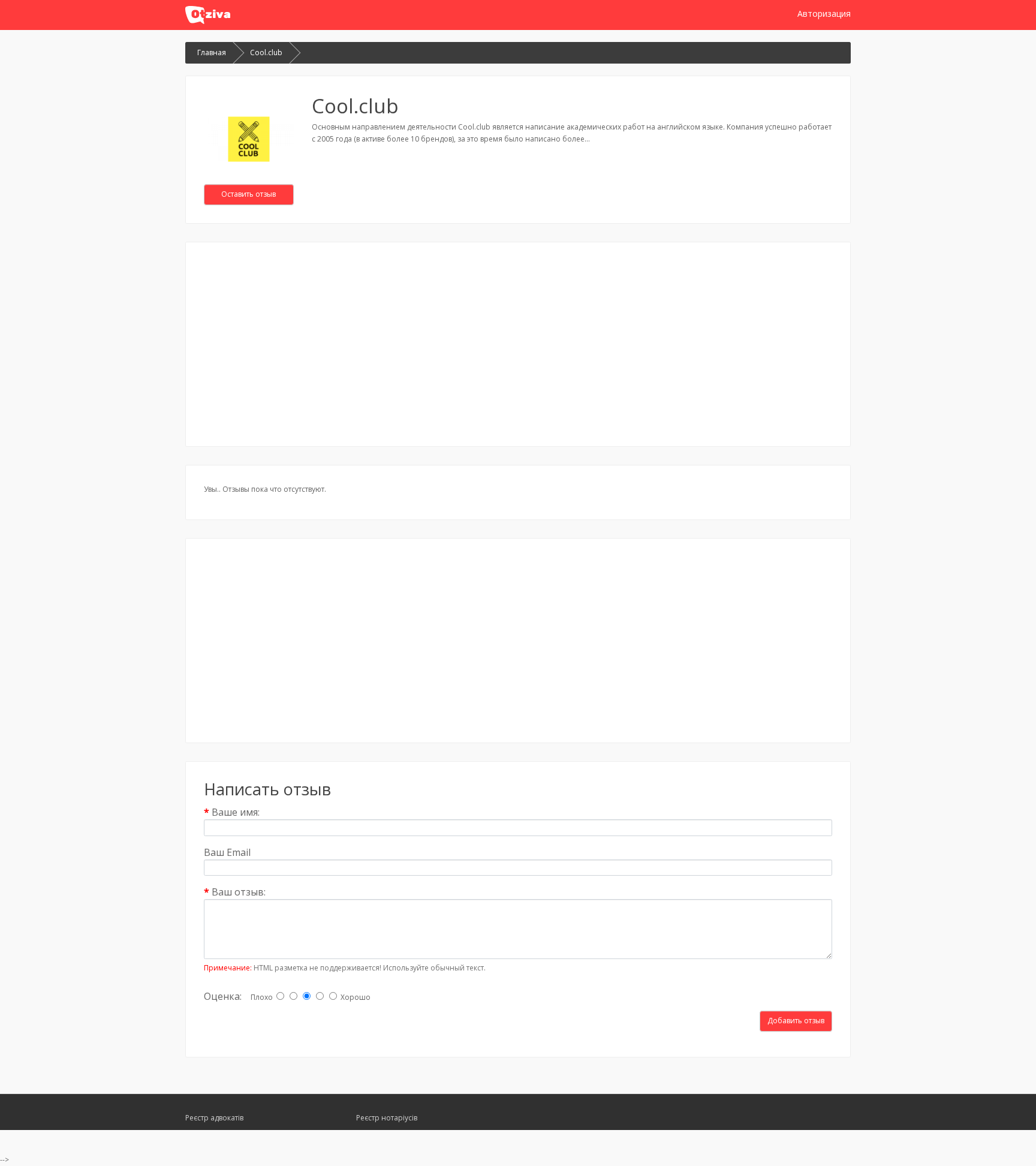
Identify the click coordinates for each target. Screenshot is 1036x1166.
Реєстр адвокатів (214, 1118)
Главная (211, 52)
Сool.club (266, 52)
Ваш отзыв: (239, 891)
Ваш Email (227, 852)
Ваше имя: (236, 812)
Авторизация (824, 13)
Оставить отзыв (248, 194)
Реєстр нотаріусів (386, 1118)
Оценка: (223, 996)
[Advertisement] (518, 344)
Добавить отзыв (795, 1020)
